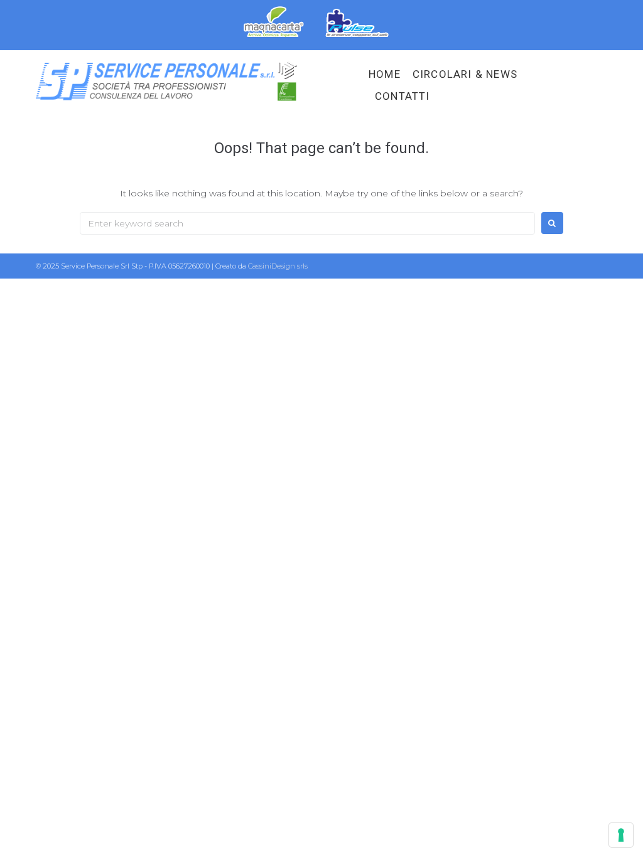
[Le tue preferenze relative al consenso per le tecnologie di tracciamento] (621, 835)
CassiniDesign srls (278, 266)
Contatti (402, 96)
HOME (385, 74)
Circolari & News (465, 74)
